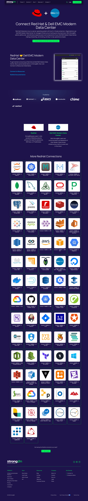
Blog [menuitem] (38, 473)
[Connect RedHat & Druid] (31, 283)
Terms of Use (76, 495)
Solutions (28, 2)
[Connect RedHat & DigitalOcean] (74, 264)
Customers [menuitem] (9, 484)
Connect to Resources (17, 71)
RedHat (34, 133)
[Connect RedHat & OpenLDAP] (17, 396)
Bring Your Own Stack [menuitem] (12, 480)
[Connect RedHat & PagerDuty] (74, 188)
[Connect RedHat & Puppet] (45, 396)
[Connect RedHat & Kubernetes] (31, 169)
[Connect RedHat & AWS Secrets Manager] (31, 415)
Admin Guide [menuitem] (25, 477)
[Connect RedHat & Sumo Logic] (60, 321)
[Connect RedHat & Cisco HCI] (17, 264)
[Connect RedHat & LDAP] (74, 396)
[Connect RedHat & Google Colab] (60, 302)
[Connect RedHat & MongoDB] (17, 188)
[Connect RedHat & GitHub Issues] (31, 302)
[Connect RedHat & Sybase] (74, 207)
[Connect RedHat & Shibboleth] (60, 340)
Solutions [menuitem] (9, 476)
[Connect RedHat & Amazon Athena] (60, 226)
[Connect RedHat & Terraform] (45, 358)
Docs (34, 2)
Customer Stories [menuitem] (41, 481)
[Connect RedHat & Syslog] (45, 340)
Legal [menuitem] (52, 479)
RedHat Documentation (18, 75)
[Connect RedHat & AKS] (45, 226)
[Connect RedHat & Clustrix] (31, 264)
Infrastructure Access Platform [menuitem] (12, 474)
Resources (40, 2)
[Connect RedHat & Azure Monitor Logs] (45, 415)
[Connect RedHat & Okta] (60, 396)
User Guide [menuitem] (24, 475)
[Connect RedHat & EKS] (60, 283)
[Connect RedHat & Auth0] (74, 321)
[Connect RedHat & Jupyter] (17, 169)
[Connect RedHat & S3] (17, 377)
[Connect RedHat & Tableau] (17, 226)
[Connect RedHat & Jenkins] (31, 321)
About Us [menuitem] (53, 473)
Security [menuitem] (53, 477)
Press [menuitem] (52, 481)
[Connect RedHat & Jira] (45, 321)
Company (47, 2)
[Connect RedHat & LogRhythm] (17, 434)
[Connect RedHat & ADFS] (74, 358)
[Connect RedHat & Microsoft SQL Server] (74, 169)
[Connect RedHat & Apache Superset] (31, 245)
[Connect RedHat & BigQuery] (74, 245)
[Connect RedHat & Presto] (31, 207)
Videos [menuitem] (38, 477)
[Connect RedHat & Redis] (60, 207)
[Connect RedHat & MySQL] (31, 188)
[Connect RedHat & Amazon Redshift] (17, 245)
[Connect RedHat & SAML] (31, 434)
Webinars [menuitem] (39, 479)
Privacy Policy (53, 495)
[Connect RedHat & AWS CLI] (60, 245)
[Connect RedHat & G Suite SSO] (31, 340)
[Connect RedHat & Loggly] (74, 415)
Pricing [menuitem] (9, 482)
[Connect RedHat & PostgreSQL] (17, 207)
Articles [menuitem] (38, 475)
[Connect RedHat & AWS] (45, 245)
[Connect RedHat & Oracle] (60, 188)
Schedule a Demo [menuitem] (71, 475)
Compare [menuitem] (9, 486)
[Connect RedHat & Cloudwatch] (31, 358)
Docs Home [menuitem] (24, 473)
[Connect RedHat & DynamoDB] (45, 283)
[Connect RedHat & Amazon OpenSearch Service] (74, 226)
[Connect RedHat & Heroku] (17, 321)
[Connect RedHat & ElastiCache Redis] (74, 283)
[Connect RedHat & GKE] (45, 302)
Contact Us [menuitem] (70, 473)
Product (22, 2)
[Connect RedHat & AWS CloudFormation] (17, 358)
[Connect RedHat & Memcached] (45, 169)
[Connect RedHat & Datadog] (74, 377)
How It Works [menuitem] (10, 478)
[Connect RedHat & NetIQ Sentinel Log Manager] (31, 377)
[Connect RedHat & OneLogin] (60, 358)
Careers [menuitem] (53, 475)
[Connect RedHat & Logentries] (60, 377)
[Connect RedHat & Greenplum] (74, 302)
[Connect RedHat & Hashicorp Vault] (45, 377)
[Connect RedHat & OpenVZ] (45, 188)
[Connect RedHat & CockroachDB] (45, 264)
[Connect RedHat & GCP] (17, 302)
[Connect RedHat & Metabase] (60, 169)
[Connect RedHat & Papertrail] (60, 415)
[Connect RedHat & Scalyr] (74, 340)
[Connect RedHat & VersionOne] (31, 226)
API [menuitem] (23, 479)
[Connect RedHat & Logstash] (17, 415)
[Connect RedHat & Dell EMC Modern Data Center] (60, 264)
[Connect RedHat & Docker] (17, 283)
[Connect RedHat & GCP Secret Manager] (31, 396)
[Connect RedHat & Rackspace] (45, 207)
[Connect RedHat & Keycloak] (17, 340)
